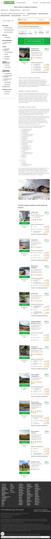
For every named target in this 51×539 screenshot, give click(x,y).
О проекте (4, 484)
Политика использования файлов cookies (4, 493)
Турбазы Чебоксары (37, 499)
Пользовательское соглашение (4, 497)
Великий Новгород (43, 13)
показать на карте (25, 63)
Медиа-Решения (46, 511)
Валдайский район (32, 13)
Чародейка (34, 240)
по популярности (22, 32)
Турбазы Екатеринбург (38, 488)
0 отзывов (46, 214)
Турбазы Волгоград (21, 484)
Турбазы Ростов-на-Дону (29, 501)
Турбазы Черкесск (37, 504)
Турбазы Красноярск (21, 492)
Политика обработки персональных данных (4, 488)
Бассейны (12, 486)
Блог (3, 505)
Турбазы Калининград (21, 487)
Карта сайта (3, 503)
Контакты (4, 485)
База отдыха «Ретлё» (35, 432)
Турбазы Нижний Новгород (21, 500)
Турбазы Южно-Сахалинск (37, 485)
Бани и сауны (11, 484)
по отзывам (30, 32)
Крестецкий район (16, 15)
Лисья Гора (34, 212)
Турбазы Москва (21, 495)
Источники (12, 492)
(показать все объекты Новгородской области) (30, 28)
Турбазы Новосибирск (30, 486)
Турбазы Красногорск (37, 501)
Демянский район (5, 15)
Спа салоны (11, 490)
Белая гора (34, 293)
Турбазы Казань (29, 498)
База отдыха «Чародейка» (35, 375)
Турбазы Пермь (29, 491)
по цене (35, 31)
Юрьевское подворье (34, 266)
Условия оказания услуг (4, 500)
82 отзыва (46, 50)
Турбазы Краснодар (21, 490)
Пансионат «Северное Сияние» (37, 347)
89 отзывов (46, 348)
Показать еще (6, 86)
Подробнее (24, 59)
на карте (47, 31)
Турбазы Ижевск (37, 493)
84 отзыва (46, 433)
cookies (12, 537)
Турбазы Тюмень (37, 491)
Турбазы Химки (21, 497)
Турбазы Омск (29, 489)
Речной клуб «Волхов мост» (35, 49)
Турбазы (12, 488)
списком (41, 32)
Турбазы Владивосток (30, 494)
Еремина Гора (35, 462)
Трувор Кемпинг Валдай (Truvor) (36, 322)
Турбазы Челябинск (37, 496)
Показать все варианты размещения (39, 72)
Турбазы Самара (29, 504)
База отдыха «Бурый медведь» (36, 402)
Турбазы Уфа (30, 495)
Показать (34, 23)
